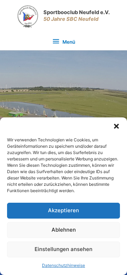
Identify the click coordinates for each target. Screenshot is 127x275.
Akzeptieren (63, 210)
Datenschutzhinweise (63, 265)
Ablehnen (64, 229)
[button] (116, 126)
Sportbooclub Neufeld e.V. (76, 12)
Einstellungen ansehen (63, 249)
